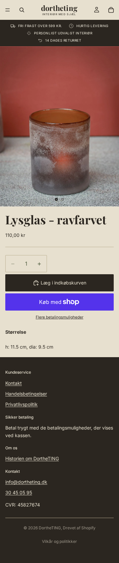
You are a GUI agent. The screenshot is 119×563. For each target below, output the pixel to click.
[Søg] (22, 10)
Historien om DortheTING (32, 458)
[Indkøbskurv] (111, 10)
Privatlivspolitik (21, 404)
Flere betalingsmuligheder (59, 317)
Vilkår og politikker (59, 541)
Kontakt (13, 383)
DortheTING (50, 527)
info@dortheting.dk (26, 482)
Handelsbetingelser (26, 393)
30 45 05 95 (18, 493)
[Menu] (7, 10)
